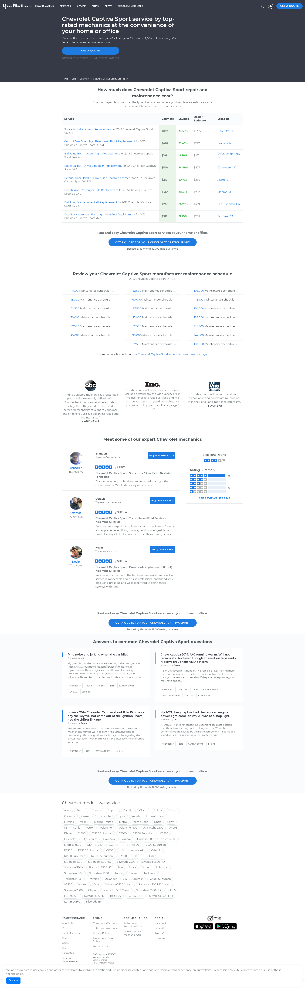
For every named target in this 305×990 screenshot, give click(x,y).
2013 (112, 686)
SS (65, 827)
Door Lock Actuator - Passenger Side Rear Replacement (100, 214)
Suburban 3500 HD (148, 890)
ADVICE (81, 6)
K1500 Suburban (155, 844)
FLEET (108, 6)
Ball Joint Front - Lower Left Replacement (91, 202)
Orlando (156, 850)
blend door (204, 696)
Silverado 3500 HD (100, 867)
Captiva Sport (126, 686)
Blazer (68, 833)
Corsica (172, 810)
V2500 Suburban (160, 878)
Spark (132, 867)
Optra (157, 821)
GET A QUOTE (289, 5)
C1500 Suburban (102, 833)
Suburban (162, 867)
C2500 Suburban (143, 833)
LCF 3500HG (72, 901)
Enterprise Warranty (105, 928)
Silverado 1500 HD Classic (154, 884)
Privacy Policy (101, 933)
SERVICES (65, 6)
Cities (95, 6)
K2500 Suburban (89, 850)
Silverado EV (94, 901)
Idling (89, 686)
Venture (83, 884)
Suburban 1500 (73, 873)
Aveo (67, 810)
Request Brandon (162, 455)
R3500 (123, 856)
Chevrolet (75, 686)
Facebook (160, 923)
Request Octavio (162, 500)
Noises (101, 686)
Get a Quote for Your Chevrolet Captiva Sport (152, 242)
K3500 (109, 850)
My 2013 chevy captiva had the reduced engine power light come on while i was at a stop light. (195, 714)
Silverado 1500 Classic (118, 884)
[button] (90, 291)
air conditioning (172, 696)
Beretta (81, 810)
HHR (122, 844)
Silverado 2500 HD (153, 861)
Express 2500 (167, 839)
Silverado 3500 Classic (116, 890)
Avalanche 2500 (153, 827)
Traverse (93, 878)
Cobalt (158, 810)
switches (184, 690)
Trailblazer (150, 873)
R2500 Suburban (102, 856)
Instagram (161, 938)
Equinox (126, 839)
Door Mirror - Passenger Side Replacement (91, 190)
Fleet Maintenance (73, 933)
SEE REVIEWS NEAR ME (214, 498)
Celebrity (70, 839)
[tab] (90, 291)
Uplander (111, 878)
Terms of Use (100, 946)
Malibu (84, 821)
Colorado (109, 839)
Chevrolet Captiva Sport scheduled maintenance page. (173, 354)
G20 (100, 844)
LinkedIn (160, 928)
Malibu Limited (103, 821)
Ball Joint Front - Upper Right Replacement (92, 153)
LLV (121, 850)
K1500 (135, 844)
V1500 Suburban (133, 878)
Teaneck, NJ (225, 143)
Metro (123, 821)
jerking (86, 692)
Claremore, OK (226, 167)
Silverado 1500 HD (99, 861)
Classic (143, 810)
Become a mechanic (130, 6)
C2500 (123, 833)
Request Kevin (162, 549)
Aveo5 (173, 827)
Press (65, 928)
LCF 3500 (70, 895)
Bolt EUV (116, 895)
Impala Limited (155, 816)
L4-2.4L (73, 692)
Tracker (133, 873)
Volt (96, 884)
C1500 (82, 833)
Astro (89, 827)
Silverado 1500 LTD (161, 895)
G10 (89, 844)
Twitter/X (160, 933)
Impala (135, 816)
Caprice (113, 810)
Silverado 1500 (73, 861)
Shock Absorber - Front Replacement (88, 129)
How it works (44, 6)
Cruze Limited (104, 816)
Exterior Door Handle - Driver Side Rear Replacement (98, 178)
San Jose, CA (225, 216)
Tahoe (119, 873)
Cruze (85, 816)
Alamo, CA (223, 179)
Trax (120, 867)
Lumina (69, 821)
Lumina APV (137, 850)
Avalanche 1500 (127, 827)
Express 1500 (145, 839)
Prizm (171, 821)
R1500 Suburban (74, 856)
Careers (66, 938)
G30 (111, 844)
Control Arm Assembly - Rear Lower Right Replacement (100, 141)
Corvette (69, 816)
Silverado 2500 (126, 861)
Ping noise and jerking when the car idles (98, 654)
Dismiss (13, 980)
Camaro (97, 810)
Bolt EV (171, 890)
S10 (135, 856)
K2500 (68, 850)
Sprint (146, 867)
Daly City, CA (225, 131)
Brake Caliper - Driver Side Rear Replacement (93, 165)
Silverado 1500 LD (93, 895)
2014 (196, 690)
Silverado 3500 (73, 867)
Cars (64, 948)
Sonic (76, 827)
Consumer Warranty (105, 923)
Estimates (68, 952)
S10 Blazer (149, 856)
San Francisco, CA (228, 204)
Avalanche (105, 827)
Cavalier (128, 810)
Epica (122, 816)
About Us (67, 923)
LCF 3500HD (135, 895)
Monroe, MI (224, 192)
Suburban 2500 (99, 873)
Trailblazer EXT (73, 878)
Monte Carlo (140, 821)
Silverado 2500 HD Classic (80, 890)
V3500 (68, 884)
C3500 (164, 833)
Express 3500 (72, 844)
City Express (89, 839)
